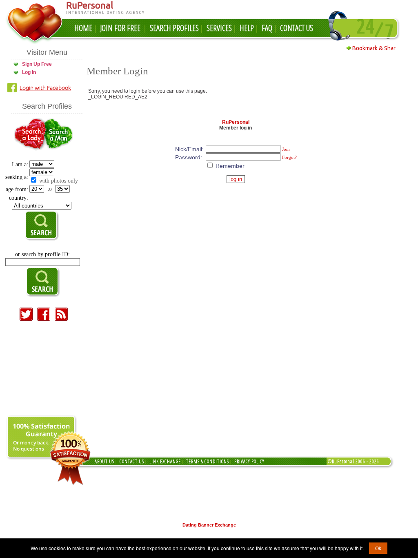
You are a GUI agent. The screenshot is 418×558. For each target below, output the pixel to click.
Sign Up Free (37, 64)
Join (286, 149)
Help (247, 27)
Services (219, 27)
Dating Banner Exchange (209, 524)
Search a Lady (29, 134)
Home (83, 27)
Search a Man (58, 134)
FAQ (267, 27)
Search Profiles (174, 27)
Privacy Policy (249, 461)
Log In (29, 72)
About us (104, 461)
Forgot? (289, 157)
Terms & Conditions (207, 461)
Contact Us (296, 27)
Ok (378, 548)
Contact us (132, 461)
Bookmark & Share (375, 48)
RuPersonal (235, 122)
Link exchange (165, 461)
